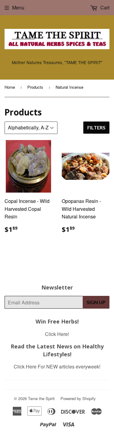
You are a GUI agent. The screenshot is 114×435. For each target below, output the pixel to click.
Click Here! (57, 334)
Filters (96, 127)
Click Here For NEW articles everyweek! (57, 366)
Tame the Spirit (41, 398)
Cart (104, 7)
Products (35, 87)
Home (10, 87)
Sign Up (96, 302)
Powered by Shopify (78, 398)
